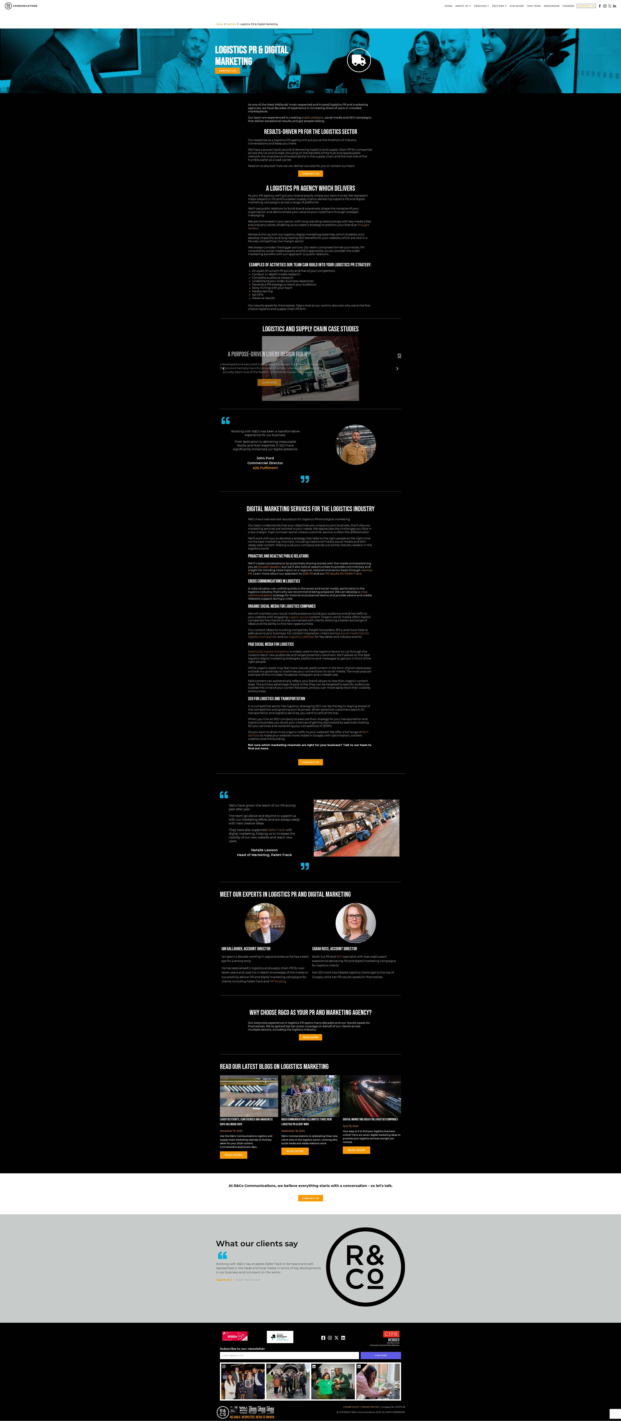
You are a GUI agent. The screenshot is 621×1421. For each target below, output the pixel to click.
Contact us (586, 6)
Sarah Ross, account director (334, 949)
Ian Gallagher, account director (246, 949)
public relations (312, 117)
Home (448, 6)
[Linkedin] (343, 1338)
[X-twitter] (336, 1338)
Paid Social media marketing (268, 651)
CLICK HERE (382, 383)
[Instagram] (330, 1338)
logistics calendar (301, 636)
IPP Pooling (278, 981)
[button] (298, 398)
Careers (568, 6)
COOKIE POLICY (351, 1407)
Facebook (600, 6)
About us (461, 6)
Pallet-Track (276, 830)
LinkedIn (614, 6)
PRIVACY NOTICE (370, 1407)
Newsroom (551, 6)
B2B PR (308, 573)
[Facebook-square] (323, 1338)
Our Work (517, 6)
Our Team (534, 6)
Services (480, 6)
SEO (339, 956)
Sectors (498, 6)
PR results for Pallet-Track (343, 573)
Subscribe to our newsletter (242, 1349)
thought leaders (269, 566)
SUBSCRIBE (381, 1355)
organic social (298, 617)
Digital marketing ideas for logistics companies (370, 1119)
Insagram (604, 6)
